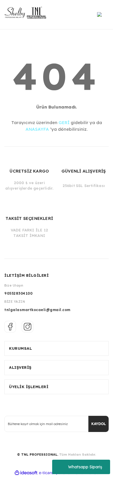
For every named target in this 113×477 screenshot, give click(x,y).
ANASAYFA (37, 129)
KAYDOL (98, 424)
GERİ (64, 122)
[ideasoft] (26, 473)
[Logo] (27, 14)
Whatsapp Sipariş (85, 466)
